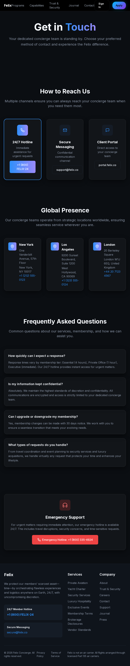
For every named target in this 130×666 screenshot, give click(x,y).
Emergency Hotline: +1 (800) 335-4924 (67, 539)
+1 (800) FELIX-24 (22, 167)
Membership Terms (80, 613)
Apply (119, 5)
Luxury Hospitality (79, 601)
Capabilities (37, 5)
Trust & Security (54, 5)
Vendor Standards (79, 630)
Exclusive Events (78, 607)
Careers (105, 595)
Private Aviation (78, 583)
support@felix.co (67, 169)
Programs (18, 5)
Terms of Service (56, 654)
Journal (74, 5)
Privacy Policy (41, 654)
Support (105, 607)
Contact (89, 5)
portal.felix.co (107, 165)
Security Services (79, 595)
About (103, 583)
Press (103, 619)
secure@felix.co (17, 632)
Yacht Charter (77, 589)
